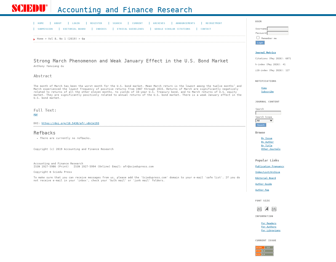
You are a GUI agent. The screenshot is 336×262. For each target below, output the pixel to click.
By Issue (266, 138)
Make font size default (266, 208)
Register (96, 23)
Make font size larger (274, 208)
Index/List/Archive (267, 172)
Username (261, 28)
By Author (267, 141)
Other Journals (270, 148)
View (264, 87)
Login (76, 23)
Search (117, 23)
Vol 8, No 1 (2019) (62, 38)
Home (41, 23)
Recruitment (214, 23)
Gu (83, 38)
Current (137, 23)
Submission (45, 28)
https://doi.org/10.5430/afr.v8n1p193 (70, 123)
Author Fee (262, 190)
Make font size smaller (259, 208)
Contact (206, 28)
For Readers (268, 223)
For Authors (268, 226)
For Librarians (270, 230)
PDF (36, 114)
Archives (159, 23)
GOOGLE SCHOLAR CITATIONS (172, 28)
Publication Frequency (269, 166)
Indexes (101, 28)
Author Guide (263, 184)
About (58, 23)
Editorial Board (265, 178)
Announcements (185, 23)
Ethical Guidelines (130, 28)
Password (261, 33)
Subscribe (267, 91)
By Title (266, 145)
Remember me (269, 38)
